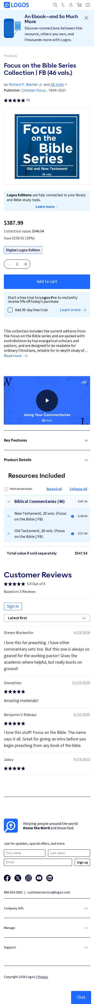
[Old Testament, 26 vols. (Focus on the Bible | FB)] (72, 533)
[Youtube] (39, 878)
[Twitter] (17, 878)
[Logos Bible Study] (16, 5)
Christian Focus (34, 90)
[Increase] (26, 264)
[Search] (55, 5)
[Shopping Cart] (79, 5)
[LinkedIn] (49, 878)
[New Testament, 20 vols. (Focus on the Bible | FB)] (72, 516)
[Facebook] (7, 878)
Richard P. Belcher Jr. (26, 84)
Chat (81, 997)
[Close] (86, 18)
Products (10, 56)
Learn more (45, 206)
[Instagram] (28, 878)
